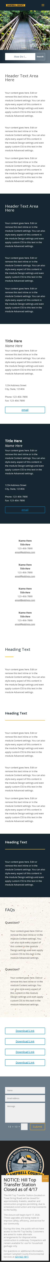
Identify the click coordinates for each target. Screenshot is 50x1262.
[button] (43, 7)
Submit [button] (37, 1126)
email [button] (25, 410)
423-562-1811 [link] (22, 1256)
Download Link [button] (25, 1031)
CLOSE (45, 1178)
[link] (16, 5)
